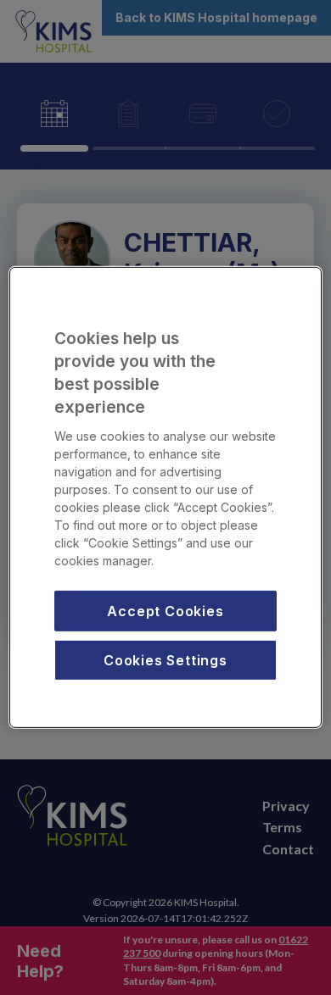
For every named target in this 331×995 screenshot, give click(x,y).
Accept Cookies (165, 610)
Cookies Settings (165, 660)
